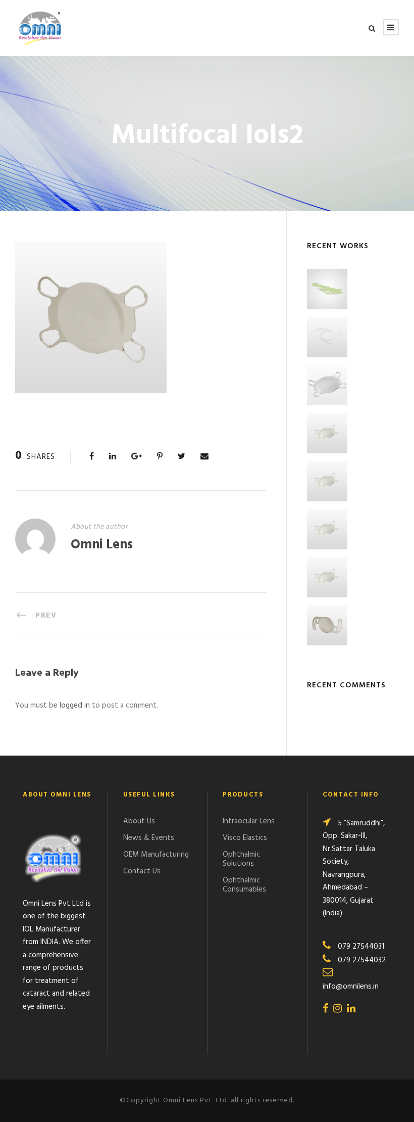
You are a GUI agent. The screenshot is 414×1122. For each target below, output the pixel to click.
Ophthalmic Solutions (241, 859)
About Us (139, 821)
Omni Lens (102, 545)
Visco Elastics (245, 838)
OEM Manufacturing (156, 855)
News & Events (148, 838)
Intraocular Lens (249, 821)
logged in (75, 705)
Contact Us (142, 871)
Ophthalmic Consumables (244, 885)
